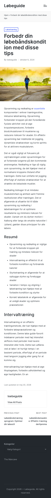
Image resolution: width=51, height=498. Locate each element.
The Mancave (10, 459)
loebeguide (15, 396)
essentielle (39, 108)
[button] (15, 402)
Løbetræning (11, 29)
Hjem (6, 15)
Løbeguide (14, 5)
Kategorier (9, 444)
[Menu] (45, 6)
